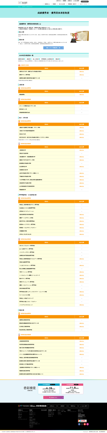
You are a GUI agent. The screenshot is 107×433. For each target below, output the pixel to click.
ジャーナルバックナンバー (22, 419)
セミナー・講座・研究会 (62, 411)
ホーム (19, 6)
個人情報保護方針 (102, 431)
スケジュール (31, 416)
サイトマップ (80, 418)
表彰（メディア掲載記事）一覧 (53, 47)
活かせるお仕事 (44, 410)
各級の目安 (20, 414)
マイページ (85, 1)
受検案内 (30, 410)
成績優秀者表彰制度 (81, 415)
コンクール (59, 414)
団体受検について (32, 414)
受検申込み (73, 406)
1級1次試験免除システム (33, 422)
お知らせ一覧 (80, 410)
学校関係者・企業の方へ (52, 410)
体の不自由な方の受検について (34, 423)
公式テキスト (59, 0)
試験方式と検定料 (32, 419)
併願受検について (32, 420)
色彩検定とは (20, 410)
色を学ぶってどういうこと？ (23, 411)
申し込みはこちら (53, 397)
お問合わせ (70, 0)
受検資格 (30, 417)
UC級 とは (20, 416)
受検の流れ (31, 411)
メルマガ (79, 413)
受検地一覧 (31, 425)
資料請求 (62, 406)
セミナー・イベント (61, 410)
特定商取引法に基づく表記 (93, 431)
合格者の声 (31, 426)
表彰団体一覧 (50, 416)
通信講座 (64, 0)
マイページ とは (80, 411)
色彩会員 (19, 417)
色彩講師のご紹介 (51, 414)
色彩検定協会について (81, 416)
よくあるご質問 (76, 0)
